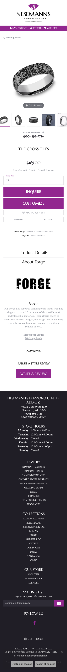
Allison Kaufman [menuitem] (33, 519)
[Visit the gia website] (28, 639)
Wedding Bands (13, 38)
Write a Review (33, 374)
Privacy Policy (49, 651)
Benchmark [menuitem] (33, 523)
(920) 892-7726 (33, 136)
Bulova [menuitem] (33, 531)
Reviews (33, 350)
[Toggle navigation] (6, 21)
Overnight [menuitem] (33, 548)
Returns (48, 219)
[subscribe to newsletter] (59, 603)
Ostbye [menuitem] (33, 544)
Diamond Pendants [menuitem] (33, 475)
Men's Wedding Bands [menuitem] (33, 484)
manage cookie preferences (32, 655)
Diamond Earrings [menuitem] (33, 467)
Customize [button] (33, 203)
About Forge (33, 262)
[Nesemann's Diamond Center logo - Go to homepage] (33, 12)
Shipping (18, 219)
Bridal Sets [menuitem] (33, 496)
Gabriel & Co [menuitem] (33, 539)
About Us (33, 575)
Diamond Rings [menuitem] (33, 471)
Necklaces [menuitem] (33, 504)
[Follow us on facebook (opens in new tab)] (34, 623)
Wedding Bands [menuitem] (33, 488)
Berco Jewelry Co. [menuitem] (33, 527)
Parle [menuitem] (33, 552)
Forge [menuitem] (33, 535)
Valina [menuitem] (33, 560)
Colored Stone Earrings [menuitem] (33, 479)
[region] (33, 79)
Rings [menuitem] (33, 492)
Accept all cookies (45, 663)
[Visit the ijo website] (39, 639)
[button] (18, 28)
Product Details (33, 252)
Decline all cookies (22, 663)
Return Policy (33, 579)
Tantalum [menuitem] (33, 556)
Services (34, 583)
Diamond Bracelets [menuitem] (34, 500)
